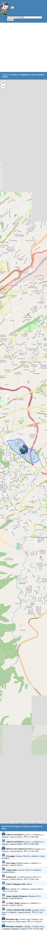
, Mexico (19, 884)
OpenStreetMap (28, 822)
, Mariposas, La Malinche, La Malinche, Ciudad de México (21, 904)
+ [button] (3, 82)
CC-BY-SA (43, 822)
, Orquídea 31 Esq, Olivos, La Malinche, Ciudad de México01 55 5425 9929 (23, 912)
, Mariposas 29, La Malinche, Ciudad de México (21, 897)
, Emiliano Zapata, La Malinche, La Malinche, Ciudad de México (21, 864)
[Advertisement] (23, 47)
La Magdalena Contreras (27, 75)
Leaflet (14, 822)
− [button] (3, 86)
